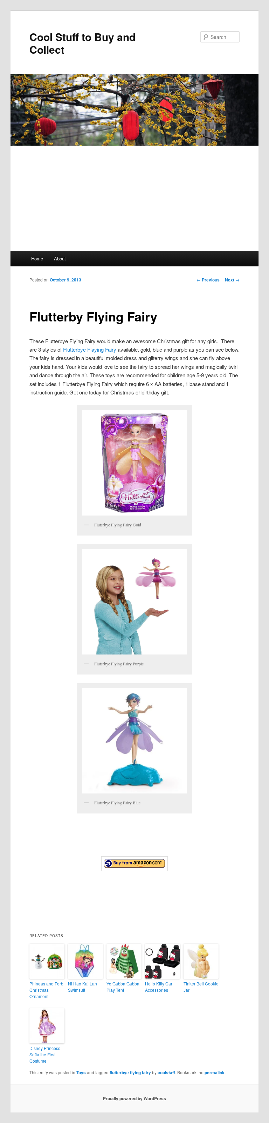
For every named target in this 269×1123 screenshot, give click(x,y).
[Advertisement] (134, 198)
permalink (215, 1072)
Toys (81, 1072)
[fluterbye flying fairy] (134, 863)
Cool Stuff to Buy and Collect (82, 43)
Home (37, 258)
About (60, 258)
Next (232, 280)
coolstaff (166, 1072)
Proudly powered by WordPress (134, 1098)
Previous (208, 280)
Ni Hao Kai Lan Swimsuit (82, 987)
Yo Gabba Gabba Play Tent (122, 987)
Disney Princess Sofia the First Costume (44, 1054)
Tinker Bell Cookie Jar (201, 987)
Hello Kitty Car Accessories (158, 987)
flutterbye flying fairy (130, 1072)
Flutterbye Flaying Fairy (89, 349)
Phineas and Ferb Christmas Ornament (46, 990)
